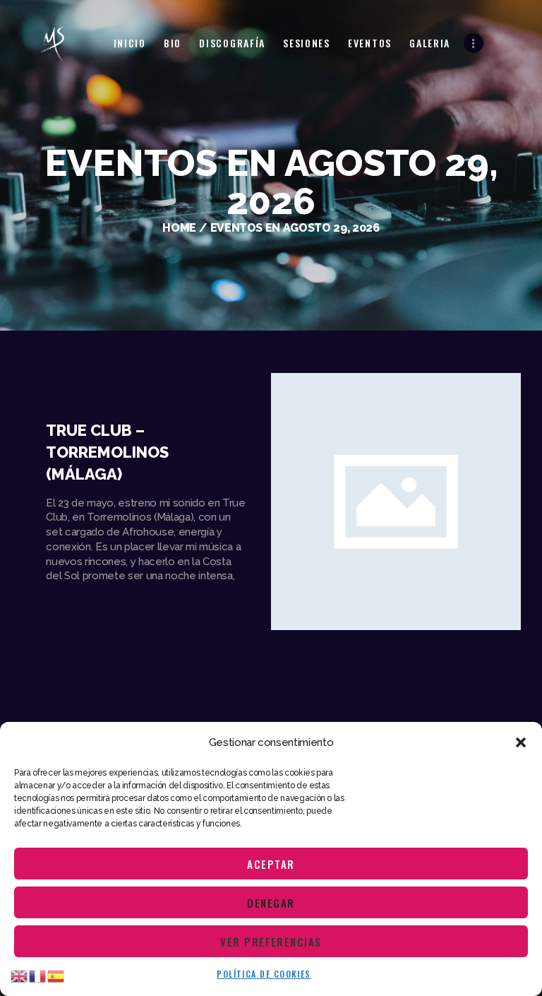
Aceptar (270, 864)
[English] (20, 975)
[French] (38, 975)
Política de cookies (264, 974)
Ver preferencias (270, 941)
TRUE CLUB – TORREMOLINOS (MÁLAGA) (107, 452)
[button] (521, 742)
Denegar (270, 903)
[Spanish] (56, 975)
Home (179, 228)
